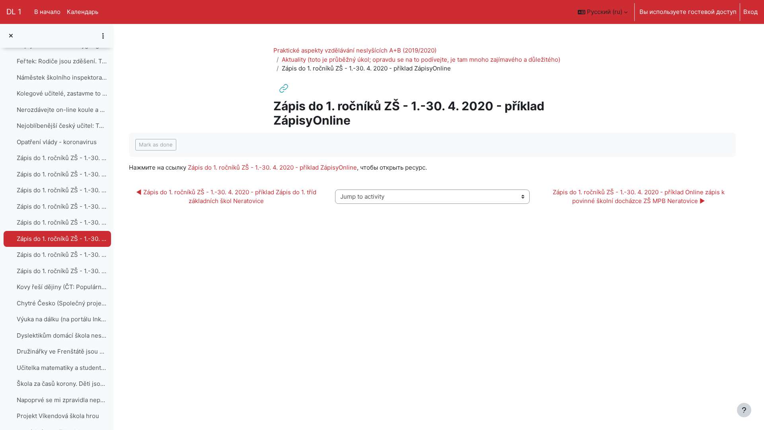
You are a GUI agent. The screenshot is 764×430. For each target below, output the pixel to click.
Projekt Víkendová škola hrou (58, 416)
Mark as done (156, 144)
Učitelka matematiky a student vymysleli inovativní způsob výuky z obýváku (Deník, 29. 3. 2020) (62, 367)
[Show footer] (744, 410)
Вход (750, 12)
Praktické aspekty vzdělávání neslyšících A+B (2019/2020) (355, 50)
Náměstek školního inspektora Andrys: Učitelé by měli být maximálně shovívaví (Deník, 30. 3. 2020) (62, 77)
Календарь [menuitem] (82, 12)
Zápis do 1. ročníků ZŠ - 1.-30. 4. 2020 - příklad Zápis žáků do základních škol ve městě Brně (62, 206)
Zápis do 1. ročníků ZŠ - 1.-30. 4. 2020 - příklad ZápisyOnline (62, 238)
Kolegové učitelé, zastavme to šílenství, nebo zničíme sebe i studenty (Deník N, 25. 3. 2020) (62, 93)
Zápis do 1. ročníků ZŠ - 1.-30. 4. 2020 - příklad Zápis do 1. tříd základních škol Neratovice (62, 222)
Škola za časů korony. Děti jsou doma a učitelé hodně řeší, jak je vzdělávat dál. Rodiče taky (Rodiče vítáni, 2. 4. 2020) (62, 383)
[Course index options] (103, 36)
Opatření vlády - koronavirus (57, 142)
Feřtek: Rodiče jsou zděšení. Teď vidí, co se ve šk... (62, 61)
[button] (603, 12)
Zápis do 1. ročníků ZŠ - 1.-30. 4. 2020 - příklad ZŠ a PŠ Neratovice (62, 271)
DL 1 (13, 11)
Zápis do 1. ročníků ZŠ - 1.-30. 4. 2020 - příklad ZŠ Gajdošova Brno (62, 190)
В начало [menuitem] (47, 12)
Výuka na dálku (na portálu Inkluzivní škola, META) (62, 319)
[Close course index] (11, 36)
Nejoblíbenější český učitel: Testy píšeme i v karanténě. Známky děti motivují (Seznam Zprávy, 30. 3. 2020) (62, 125)
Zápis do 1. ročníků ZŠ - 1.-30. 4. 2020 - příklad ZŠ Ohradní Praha (62, 158)
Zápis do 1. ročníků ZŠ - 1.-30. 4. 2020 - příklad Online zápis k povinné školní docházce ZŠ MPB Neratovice (62, 254)
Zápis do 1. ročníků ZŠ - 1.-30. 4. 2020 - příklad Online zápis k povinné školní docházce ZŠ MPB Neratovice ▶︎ (639, 196)
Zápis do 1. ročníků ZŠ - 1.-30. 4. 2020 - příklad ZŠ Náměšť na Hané (62, 174)
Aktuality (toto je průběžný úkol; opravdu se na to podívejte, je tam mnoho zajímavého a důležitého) (421, 59)
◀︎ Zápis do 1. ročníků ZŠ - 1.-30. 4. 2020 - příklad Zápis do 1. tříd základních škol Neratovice (227, 196)
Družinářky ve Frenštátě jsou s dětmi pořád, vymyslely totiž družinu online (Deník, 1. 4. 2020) (62, 351)
